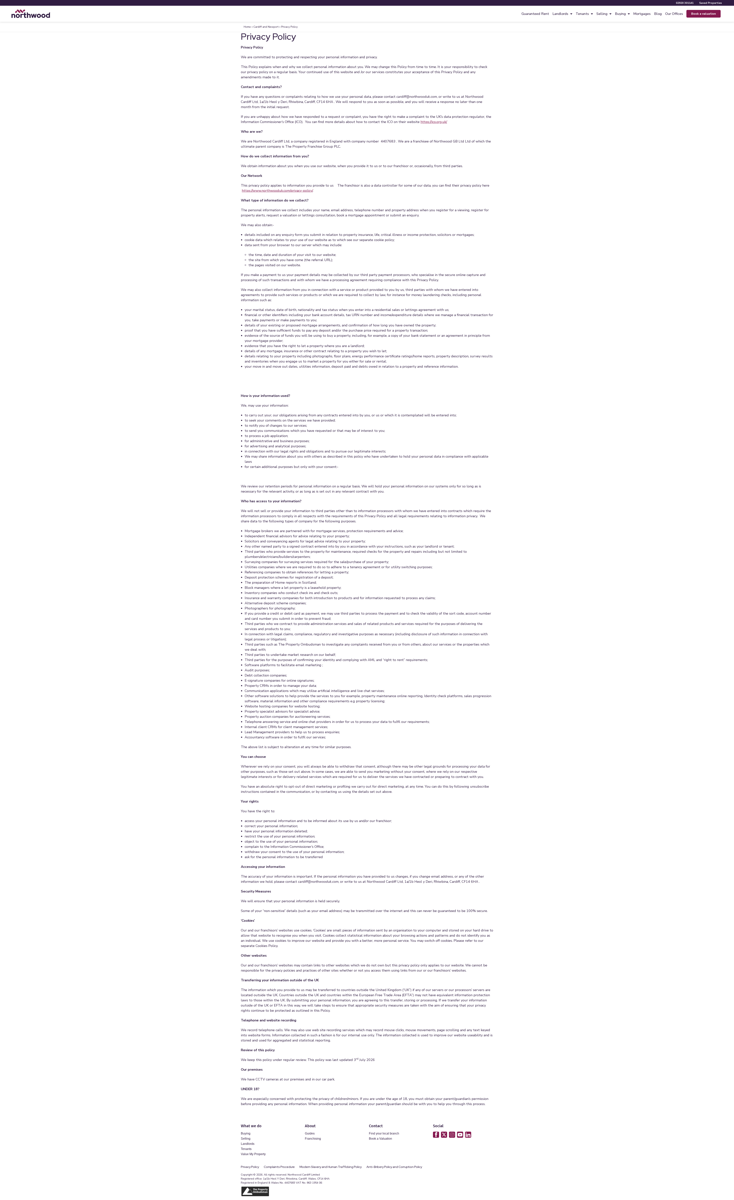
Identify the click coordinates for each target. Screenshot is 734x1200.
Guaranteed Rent (535, 14)
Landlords (560, 14)
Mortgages (642, 14)
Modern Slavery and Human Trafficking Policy (331, 1167)
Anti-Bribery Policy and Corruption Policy (394, 1167)
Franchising (313, 1138)
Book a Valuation (380, 1138)
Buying (620, 14)
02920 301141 (684, 3)
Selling (601, 14)
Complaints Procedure (279, 1167)
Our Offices (674, 14)
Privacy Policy (250, 1167)
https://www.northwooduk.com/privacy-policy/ (277, 190)
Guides (310, 1133)
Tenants (582, 14)
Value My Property (253, 1154)
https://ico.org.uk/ (434, 122)
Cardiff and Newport (265, 27)
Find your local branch (384, 1133)
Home (247, 27)
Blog (658, 14)
